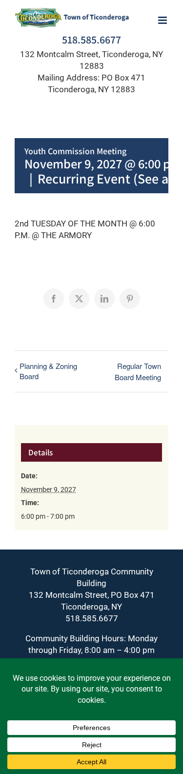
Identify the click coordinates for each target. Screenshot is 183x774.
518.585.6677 (91, 39)
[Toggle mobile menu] (163, 20)
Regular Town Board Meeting (138, 371)
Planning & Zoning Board (48, 371)
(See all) (156, 178)
